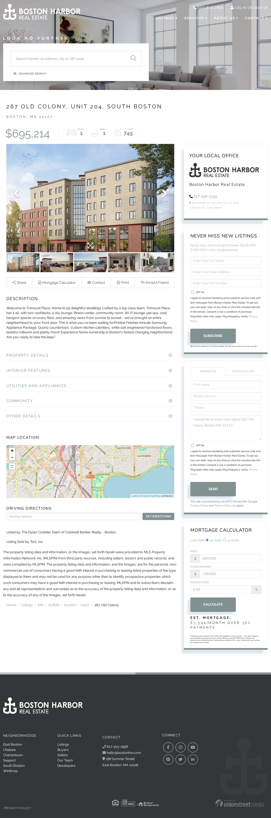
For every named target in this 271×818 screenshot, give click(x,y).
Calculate (213, 604)
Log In (240, 8)
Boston (70, 605)
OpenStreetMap (151, 496)
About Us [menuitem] (224, 18)
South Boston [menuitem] (14, 766)
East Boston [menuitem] (12, 744)
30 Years (215, 540)
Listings (27, 605)
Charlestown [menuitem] (13, 755)
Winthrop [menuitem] (10, 771)
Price (193, 551)
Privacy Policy (199, 505)
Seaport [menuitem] (9, 760)
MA (40, 605)
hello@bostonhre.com (124, 753)
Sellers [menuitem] (62, 755)
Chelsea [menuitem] (9, 750)
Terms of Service (225, 505)
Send (213, 489)
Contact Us (197, 208)
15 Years (233, 540)
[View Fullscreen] (12, 466)
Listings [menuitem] (165, 18)
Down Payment (200, 566)
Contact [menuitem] (255, 18)
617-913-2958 (210, 8)
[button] (133, 58)
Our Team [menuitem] (65, 760)
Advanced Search (32, 73)
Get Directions (158, 516)
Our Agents (214, 208)
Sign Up (260, 8)
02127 (85, 605)
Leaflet (135, 496)
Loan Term (197, 540)
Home (11, 605)
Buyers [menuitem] (63, 750)
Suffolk (53, 605)
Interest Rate (199, 582)
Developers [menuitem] (66, 766)
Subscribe (213, 336)
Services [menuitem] (194, 18)
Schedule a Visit (243, 371)
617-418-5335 (205, 196)
